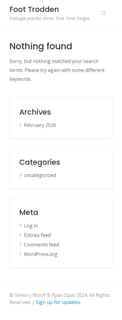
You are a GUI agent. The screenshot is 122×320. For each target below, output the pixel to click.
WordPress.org (40, 254)
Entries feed (37, 235)
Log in (31, 225)
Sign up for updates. (58, 302)
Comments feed (41, 244)
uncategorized (40, 175)
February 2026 (40, 125)
